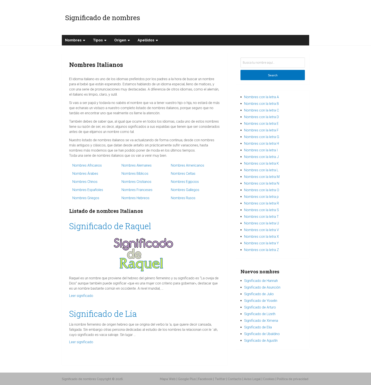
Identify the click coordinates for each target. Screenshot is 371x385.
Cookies (269, 379)
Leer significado (81, 296)
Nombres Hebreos (135, 198)
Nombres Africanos (87, 165)
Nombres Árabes (85, 173)
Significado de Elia (258, 327)
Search (273, 75)
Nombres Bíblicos (135, 173)
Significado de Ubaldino (262, 334)
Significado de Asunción (262, 287)
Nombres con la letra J (261, 157)
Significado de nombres (102, 17)
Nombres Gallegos (185, 190)
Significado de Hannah (261, 281)
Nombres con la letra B (261, 104)
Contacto (235, 379)
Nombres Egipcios (185, 182)
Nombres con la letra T (261, 217)
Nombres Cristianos (136, 182)
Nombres (73, 40)
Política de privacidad (292, 379)
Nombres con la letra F (261, 130)
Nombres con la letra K (261, 163)
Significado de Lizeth (259, 314)
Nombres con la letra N (261, 183)
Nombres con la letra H (261, 143)
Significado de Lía (103, 313)
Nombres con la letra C (261, 110)
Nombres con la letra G (261, 137)
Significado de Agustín (261, 340)
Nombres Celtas (183, 173)
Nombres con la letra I (261, 150)
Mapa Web (168, 379)
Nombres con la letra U (261, 223)
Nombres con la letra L (261, 170)
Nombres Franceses (137, 190)
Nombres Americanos (187, 165)
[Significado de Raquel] (144, 253)
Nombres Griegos (85, 198)
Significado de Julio (259, 294)
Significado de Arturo (260, 307)
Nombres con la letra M (262, 177)
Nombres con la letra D (261, 117)
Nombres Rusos (183, 198)
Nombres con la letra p (261, 197)
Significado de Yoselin (260, 301)
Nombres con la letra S (261, 210)
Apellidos (146, 40)
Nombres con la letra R (261, 203)
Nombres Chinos (84, 182)
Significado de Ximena (261, 321)
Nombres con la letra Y (261, 243)
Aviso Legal (252, 379)
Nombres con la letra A (261, 97)
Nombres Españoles (87, 190)
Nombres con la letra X (261, 237)
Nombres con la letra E (261, 124)
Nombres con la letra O (261, 190)
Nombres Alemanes (137, 165)
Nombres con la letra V (261, 230)
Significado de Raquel (110, 226)
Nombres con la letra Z (261, 250)
